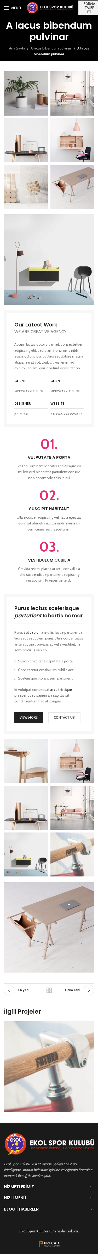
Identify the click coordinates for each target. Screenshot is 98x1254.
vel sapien (32, 632)
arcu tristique (61, 689)
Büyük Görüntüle (89, 1025)
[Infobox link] (49, 459)
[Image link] (49, 259)
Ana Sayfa (17, 48)
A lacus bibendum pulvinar (51, 48)
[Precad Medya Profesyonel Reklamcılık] (49, 1243)
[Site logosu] (49, 7)
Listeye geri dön (49, 990)
